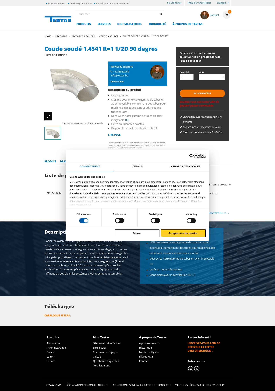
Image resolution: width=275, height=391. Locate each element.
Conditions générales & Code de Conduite (141, 385)
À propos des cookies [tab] (185, 166)
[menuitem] (174, 3)
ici (89, 204)
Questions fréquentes (106, 361)
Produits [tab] (53, 337)
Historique (145, 347)
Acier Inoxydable (57, 347)
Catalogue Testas (57, 315)
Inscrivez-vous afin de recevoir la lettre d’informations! (204, 347)
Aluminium (53, 343)
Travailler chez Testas (199, 2)
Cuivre (50, 352)
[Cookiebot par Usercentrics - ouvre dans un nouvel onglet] (192, 156)
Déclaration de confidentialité (87, 385)
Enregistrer (99, 347)
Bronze (51, 361)
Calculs (97, 356)
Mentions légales (149, 352)
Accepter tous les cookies (183, 233)
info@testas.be (119, 75)
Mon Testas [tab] (101, 337)
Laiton (50, 356)
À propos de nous (149, 343)
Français (221, 2)
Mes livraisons (101, 365)
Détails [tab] (138, 166)
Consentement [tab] (90, 166)
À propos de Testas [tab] (153, 337)
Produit (50, 161)
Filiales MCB (146, 356)
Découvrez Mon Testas (106, 343)
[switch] (119, 220)
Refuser (137, 233)
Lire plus (114, 135)
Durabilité (157, 24)
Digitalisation (129, 24)
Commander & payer (105, 352)
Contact (143, 361)
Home (47, 36)
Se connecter (174, 2)
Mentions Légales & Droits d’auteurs (200, 385)
